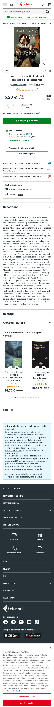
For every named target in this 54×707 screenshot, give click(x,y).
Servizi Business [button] (11, 503)
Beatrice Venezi (18, 84)
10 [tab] (38, 397)
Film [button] (5, 576)
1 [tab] (27, 64)
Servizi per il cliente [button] (13, 496)
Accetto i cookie (27, 703)
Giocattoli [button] (9, 583)
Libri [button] (5, 561)
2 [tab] (17, 397)
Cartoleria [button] (9, 590)
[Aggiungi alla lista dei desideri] (44, 71)
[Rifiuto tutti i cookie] (51, 648)
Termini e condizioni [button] (13, 517)
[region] (27, 675)
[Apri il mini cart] (49, 4)
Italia (20, 195)
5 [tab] (25, 397)
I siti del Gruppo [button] (11, 525)
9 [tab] (36, 397)
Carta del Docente (32, 163)
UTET (38, 84)
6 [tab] (28, 397)
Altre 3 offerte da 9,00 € (30, 113)
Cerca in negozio (27, 153)
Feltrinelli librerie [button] (12, 488)
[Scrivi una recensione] (36, 89)
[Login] (11, 4)
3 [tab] (20, 397)
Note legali (9, 409)
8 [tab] (33, 397)
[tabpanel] (27, 47)
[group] (27, 17)
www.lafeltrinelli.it (13, 450)
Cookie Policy (18, 691)
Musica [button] (6, 569)
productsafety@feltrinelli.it (29, 477)
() (32, 90)
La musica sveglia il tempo (40, 373)
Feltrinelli (15, 113)
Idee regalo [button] (9, 598)
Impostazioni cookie (27, 696)
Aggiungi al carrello (29, 120)
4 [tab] (23, 397)
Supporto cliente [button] (12, 510)
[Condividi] (49, 71)
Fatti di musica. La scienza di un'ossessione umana (13, 375)
